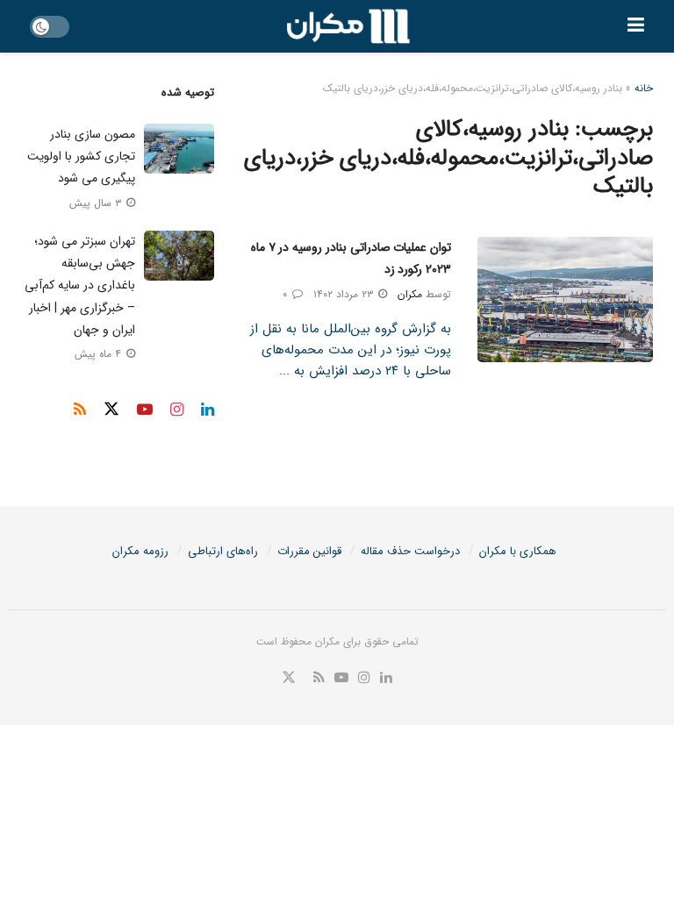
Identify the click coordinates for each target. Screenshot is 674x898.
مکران (410, 294)
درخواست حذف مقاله (410, 551)
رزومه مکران (140, 551)
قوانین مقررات (309, 551)
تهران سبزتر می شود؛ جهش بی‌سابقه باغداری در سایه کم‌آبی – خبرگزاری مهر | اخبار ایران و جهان (80, 285)
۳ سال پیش (97, 203)
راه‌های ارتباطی (223, 551)
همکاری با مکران (517, 551)
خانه (644, 88)
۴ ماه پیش (100, 354)
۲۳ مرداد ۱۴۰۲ (344, 294)
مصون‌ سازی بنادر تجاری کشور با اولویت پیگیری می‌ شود (81, 156)
